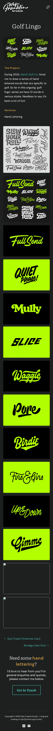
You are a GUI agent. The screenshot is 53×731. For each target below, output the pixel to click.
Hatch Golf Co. (29, 74)
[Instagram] (23, 725)
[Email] (29, 725)
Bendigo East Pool (35, 645)
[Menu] (48, 7)
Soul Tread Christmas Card (23, 638)
